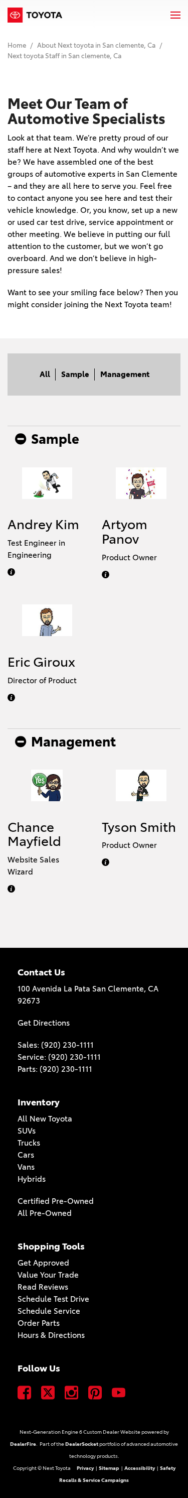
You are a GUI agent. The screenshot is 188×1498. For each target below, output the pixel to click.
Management (124, 374)
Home (18, 45)
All (45, 374)
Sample (75, 374)
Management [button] (73, 742)
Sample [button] (55, 439)
